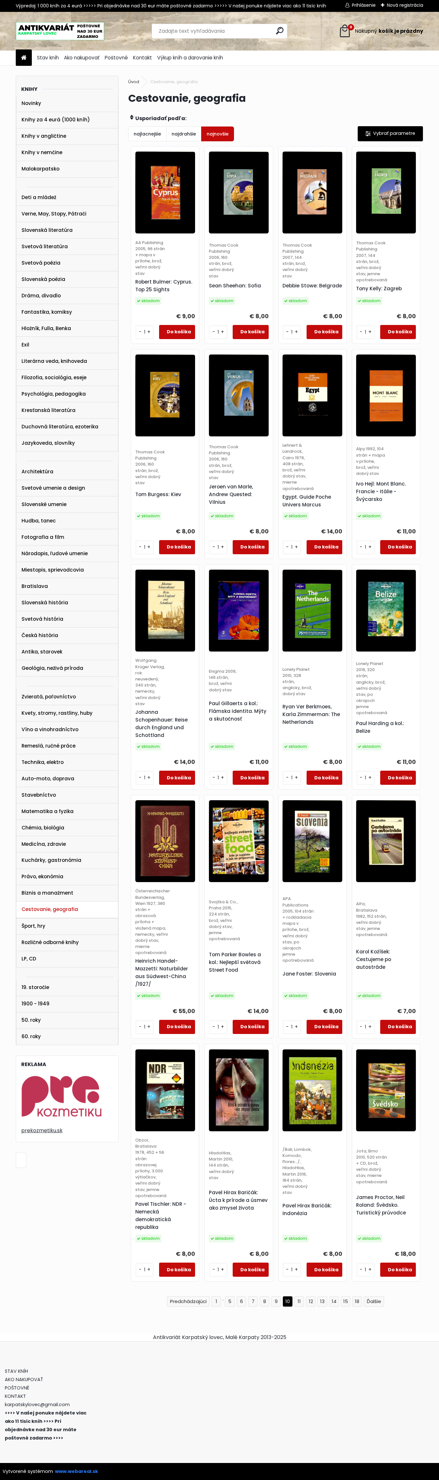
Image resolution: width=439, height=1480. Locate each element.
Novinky (31, 103)
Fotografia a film (43, 537)
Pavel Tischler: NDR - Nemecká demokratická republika (160, 1215)
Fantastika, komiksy (47, 312)
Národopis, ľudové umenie (55, 553)
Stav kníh (48, 57)
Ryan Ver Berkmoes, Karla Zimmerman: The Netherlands (311, 714)
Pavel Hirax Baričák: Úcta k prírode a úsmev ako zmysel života (238, 1200)
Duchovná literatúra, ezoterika (60, 426)
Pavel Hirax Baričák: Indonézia (307, 1209)
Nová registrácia (405, 5)
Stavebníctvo (39, 795)
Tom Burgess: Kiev (158, 494)
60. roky (31, 1036)
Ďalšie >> (374, 1301)
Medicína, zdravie (44, 844)
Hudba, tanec (39, 520)
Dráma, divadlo (41, 295)
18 (357, 1301)
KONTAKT (15, 1396)
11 (299, 1301)
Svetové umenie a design (53, 488)
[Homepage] (24, 58)
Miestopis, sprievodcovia (53, 569)
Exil (25, 344)
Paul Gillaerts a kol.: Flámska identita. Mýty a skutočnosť (237, 711)
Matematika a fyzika (48, 811)
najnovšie (217, 134)
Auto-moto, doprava (48, 778)
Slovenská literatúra (47, 230)
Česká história (40, 635)
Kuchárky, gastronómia (51, 860)
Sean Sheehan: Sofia (235, 285)
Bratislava (35, 586)
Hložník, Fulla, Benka (46, 328)
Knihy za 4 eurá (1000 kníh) (56, 119)
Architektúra (37, 471)
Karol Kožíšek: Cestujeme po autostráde (373, 959)
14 (334, 1301)
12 (311, 1301)
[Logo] (60, 31)
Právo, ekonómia (42, 876)
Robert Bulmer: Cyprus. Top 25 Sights (163, 285)
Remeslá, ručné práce (49, 745)
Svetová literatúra (45, 246)
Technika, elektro (43, 762)
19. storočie (35, 987)
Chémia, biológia (43, 827)
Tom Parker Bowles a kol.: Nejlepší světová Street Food (235, 962)
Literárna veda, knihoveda (54, 361)
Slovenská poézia (43, 279)
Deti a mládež (39, 197)
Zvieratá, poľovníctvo (49, 696)
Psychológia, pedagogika (54, 393)
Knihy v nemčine (42, 152)
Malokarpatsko (40, 168)
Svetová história (42, 619)
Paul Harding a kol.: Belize (380, 727)
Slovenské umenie (44, 504)
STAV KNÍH (17, 1371)
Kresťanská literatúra (49, 410)
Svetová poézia (41, 262)
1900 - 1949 (35, 1003)
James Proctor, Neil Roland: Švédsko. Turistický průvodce (381, 1205)
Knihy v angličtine (44, 136)
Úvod (133, 82)
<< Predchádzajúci (188, 1301)
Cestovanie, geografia (50, 909)
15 (345, 1301)
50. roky (31, 1020)
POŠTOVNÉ (17, 1388)
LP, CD (29, 958)
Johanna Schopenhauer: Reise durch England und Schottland (161, 724)
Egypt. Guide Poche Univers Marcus (306, 501)
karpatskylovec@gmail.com (37, 1404)
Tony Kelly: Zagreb (379, 288)
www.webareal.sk (76, 1471)
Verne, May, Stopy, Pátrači (54, 213)
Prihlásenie (364, 5)
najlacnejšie (147, 134)
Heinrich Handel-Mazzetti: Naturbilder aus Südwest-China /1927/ (161, 972)
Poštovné (116, 57)
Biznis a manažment (47, 892)
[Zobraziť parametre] (390, 133)
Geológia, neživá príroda (52, 668)
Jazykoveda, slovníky (48, 443)
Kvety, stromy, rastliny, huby (57, 713)
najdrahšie (184, 134)
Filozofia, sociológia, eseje (54, 377)
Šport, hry (33, 926)
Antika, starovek (42, 651)
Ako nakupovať (82, 57)
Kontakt (142, 57)
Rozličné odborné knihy (50, 942)
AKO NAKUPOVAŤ (24, 1379)
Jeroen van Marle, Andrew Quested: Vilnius (231, 494)
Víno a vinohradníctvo (50, 729)
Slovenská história (45, 602)
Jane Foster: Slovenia (309, 973)
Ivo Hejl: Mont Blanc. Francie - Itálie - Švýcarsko (381, 491)
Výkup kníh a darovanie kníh (190, 57)
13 (322, 1301)
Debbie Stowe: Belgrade (312, 285)
